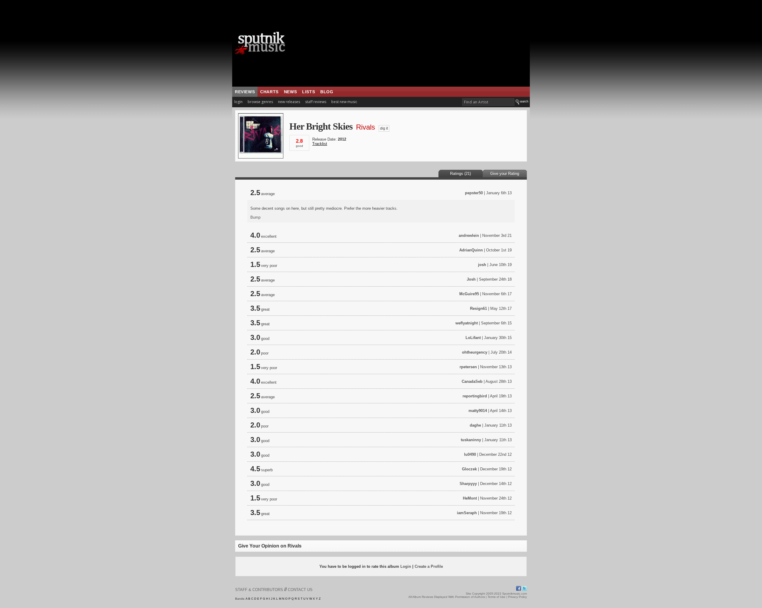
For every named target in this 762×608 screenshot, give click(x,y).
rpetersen (468, 367)
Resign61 (478, 308)
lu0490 (470, 454)
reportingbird (475, 396)
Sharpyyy (468, 483)
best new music (344, 101)
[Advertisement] (418, 43)
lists (308, 91)
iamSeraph (467, 513)
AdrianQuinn (471, 250)
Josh (471, 279)
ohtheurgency (474, 352)
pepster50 (474, 193)
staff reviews (315, 101)
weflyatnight (466, 323)
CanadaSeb (472, 381)
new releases (289, 101)
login (238, 101)
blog (326, 91)
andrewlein (469, 235)
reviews (245, 91)
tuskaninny (471, 440)
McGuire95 (469, 294)
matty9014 (478, 410)
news (290, 91)
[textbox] (488, 102)
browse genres (260, 101)
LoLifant (473, 337)
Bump (255, 217)
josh (482, 264)
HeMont (470, 498)
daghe (475, 425)
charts (269, 91)
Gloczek (469, 469)
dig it (384, 128)
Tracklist (319, 143)
